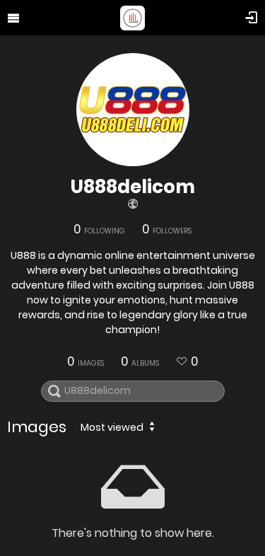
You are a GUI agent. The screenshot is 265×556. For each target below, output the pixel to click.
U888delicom (133, 186)
